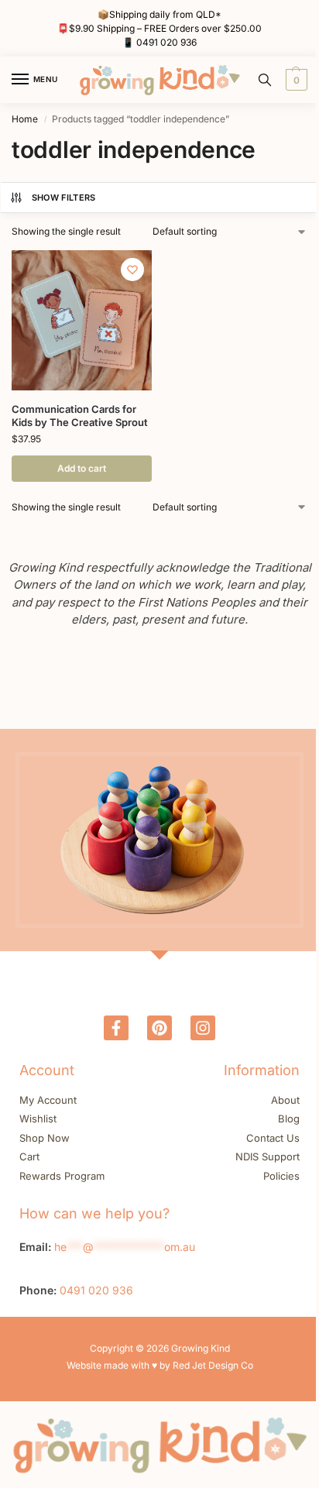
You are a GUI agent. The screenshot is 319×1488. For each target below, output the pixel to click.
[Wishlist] (132, 269)
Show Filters (64, 197)
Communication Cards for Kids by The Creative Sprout (80, 415)
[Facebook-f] (116, 1027)
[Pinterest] (159, 1027)
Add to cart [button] (81, 468)
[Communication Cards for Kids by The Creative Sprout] (82, 320)
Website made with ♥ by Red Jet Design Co (160, 1365)
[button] (294, 80)
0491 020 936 (166, 42)
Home (25, 119)
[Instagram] (202, 1027)
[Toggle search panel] (265, 80)
